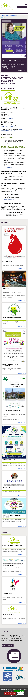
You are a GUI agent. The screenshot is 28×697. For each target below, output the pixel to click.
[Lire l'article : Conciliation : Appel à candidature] (14, 546)
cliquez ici (9, 167)
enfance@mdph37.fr (9, 196)
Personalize (20, 693)
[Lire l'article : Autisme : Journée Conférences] (14, 399)
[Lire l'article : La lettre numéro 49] (14, 614)
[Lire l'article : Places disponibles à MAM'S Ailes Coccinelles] (14, 512)
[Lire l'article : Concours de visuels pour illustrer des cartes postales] (14, 566)
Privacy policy (14, 695)
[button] (26, 3)
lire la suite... (22, 70)
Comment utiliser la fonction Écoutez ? (9, 15)
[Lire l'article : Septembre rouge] (14, 248)
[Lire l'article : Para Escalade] (14, 483)
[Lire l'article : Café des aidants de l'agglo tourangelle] (14, 351)
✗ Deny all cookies (10, 693)
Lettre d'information (7, 645)
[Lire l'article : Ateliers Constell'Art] (14, 447)
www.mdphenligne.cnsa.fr (8, 126)
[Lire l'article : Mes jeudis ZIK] (14, 286)
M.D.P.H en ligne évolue (12, 60)
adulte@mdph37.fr (9, 199)
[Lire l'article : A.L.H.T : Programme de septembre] (14, 315)
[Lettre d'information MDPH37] (14, 663)
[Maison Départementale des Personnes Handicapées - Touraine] (7, 9)
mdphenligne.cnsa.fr (7, 68)
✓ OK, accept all (19, 691)
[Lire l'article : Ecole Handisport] (14, 590)
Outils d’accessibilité (21, 7)
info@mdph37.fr (10, 118)
